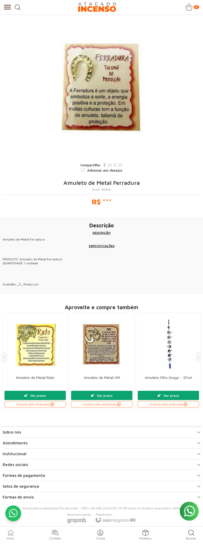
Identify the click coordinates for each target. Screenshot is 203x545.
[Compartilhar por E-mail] (120, 165)
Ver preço (38, 395)
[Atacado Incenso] (97, 7)
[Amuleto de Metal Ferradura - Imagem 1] (101, 87)
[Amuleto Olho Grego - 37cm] (168, 361)
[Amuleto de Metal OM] (102, 361)
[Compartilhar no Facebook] (104, 165)
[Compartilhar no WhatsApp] (110, 165)
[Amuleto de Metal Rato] (35, 361)
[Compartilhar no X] (115, 165)
